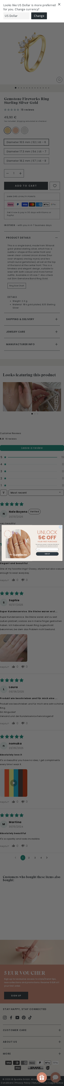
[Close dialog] (60, 527)
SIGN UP (47, 553)
